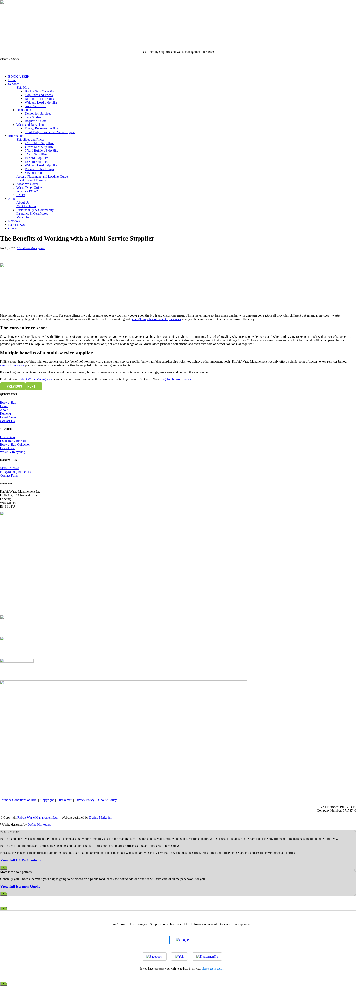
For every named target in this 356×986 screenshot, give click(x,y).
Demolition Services (38, 113)
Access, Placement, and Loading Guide (42, 176)
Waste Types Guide (29, 187)
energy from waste (12, 365)
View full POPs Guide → (21, 860)
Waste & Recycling (12, 452)
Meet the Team (26, 206)
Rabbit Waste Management (35, 379)
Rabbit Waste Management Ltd (37, 817)
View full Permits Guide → (22, 886)
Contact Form (9, 475)
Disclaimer (64, 800)
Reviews (14, 221)
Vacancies (22, 217)
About (12, 198)
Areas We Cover (35, 106)
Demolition (23, 110)
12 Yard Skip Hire (36, 161)
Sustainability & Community (35, 210)
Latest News (16, 224)
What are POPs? (27, 191)
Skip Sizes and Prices (39, 95)
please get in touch (212, 968)
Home (12, 80)
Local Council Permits (31, 180)
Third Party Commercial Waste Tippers (50, 132)
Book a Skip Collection (40, 91)
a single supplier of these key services (156, 319)
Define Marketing (100, 817)
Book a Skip (8, 402)
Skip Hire (22, 87)
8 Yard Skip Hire (36, 154)
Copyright (47, 800)
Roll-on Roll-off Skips (39, 98)
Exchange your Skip (13, 440)
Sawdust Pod (33, 173)
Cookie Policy (107, 800)
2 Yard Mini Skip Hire (39, 143)
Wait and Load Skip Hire (41, 102)
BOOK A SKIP (18, 76)
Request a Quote (35, 121)
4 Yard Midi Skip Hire (39, 147)
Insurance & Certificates (32, 213)
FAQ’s (20, 195)
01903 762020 (9, 468)
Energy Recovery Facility (41, 128)
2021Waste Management (31, 248)
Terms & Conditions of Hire (18, 800)
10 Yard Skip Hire (36, 158)
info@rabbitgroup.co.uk (175, 379)
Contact (13, 228)
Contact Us (7, 421)
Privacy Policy (84, 800)
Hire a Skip (7, 437)
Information (15, 135)
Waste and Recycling (30, 124)
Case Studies (33, 117)
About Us (22, 202)
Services (13, 84)
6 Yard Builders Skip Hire (41, 150)
